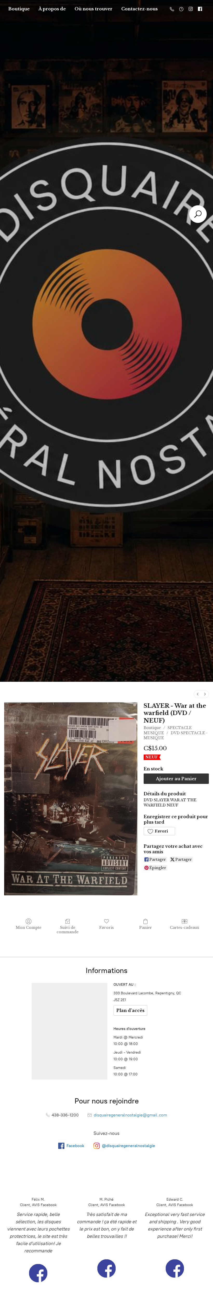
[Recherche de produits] (198, 214)
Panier (145, 927)
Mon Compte (28, 927)
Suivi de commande (67, 929)
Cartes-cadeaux (184, 927)
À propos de (52, 8)
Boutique (19, 8)
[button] (159, 831)
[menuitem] (197, 694)
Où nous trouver (93, 8)
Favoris (106, 927)
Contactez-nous (139, 8)
